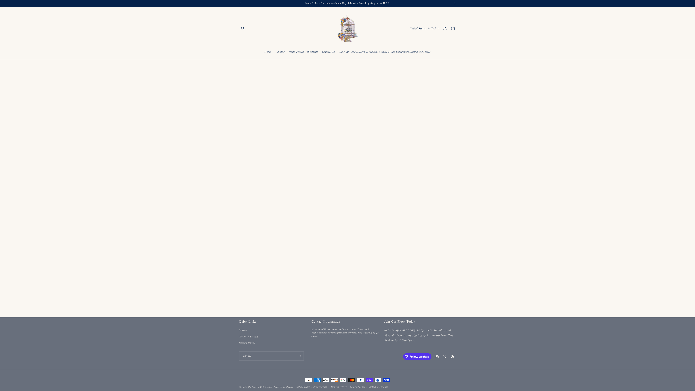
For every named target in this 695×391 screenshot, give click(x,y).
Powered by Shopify (283, 387)
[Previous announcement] (240, 3)
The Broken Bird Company (260, 387)
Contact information (378, 386)
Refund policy (303, 386)
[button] (243, 28)
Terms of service (339, 386)
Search (243, 330)
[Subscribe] (300, 356)
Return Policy (247, 342)
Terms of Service (248, 336)
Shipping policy (357, 386)
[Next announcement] (455, 3)
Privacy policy (320, 386)
